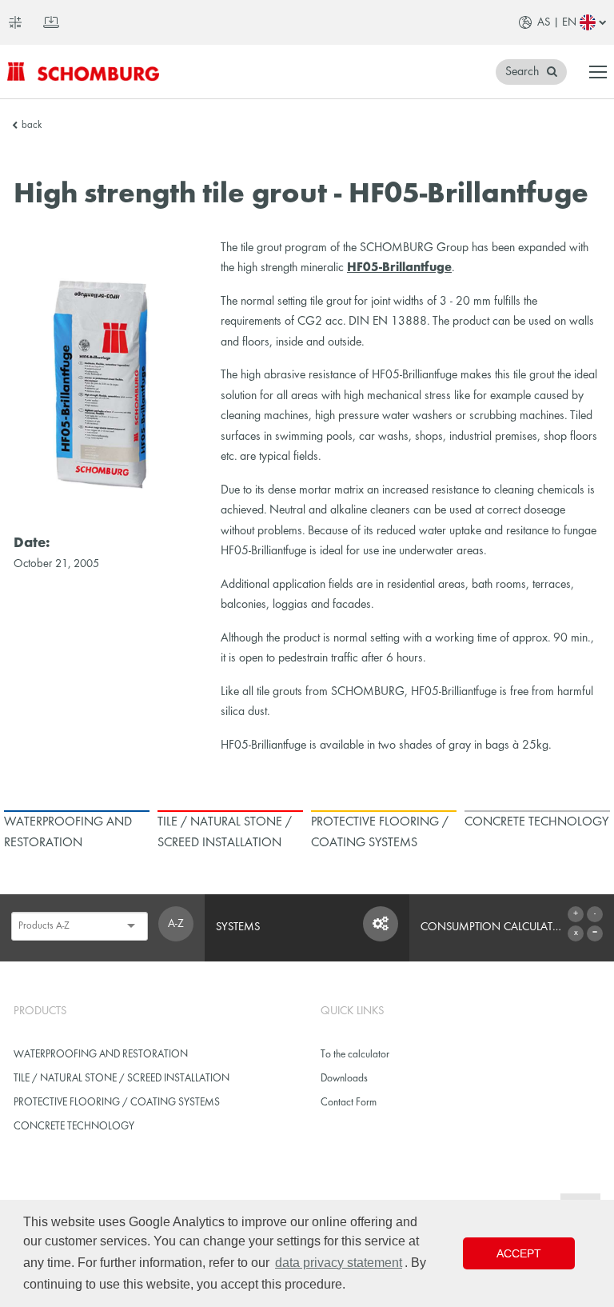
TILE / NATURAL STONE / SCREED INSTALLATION (121, 1078)
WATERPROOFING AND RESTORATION (101, 1054)
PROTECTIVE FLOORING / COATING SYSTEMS (117, 1102)
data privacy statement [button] (338, 1262)
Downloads (344, 1078)
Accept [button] (518, 1253)
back (32, 125)
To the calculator (355, 1054)
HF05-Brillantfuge (399, 268)
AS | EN (556, 22)
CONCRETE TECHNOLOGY (74, 1126)
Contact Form (349, 1102)
